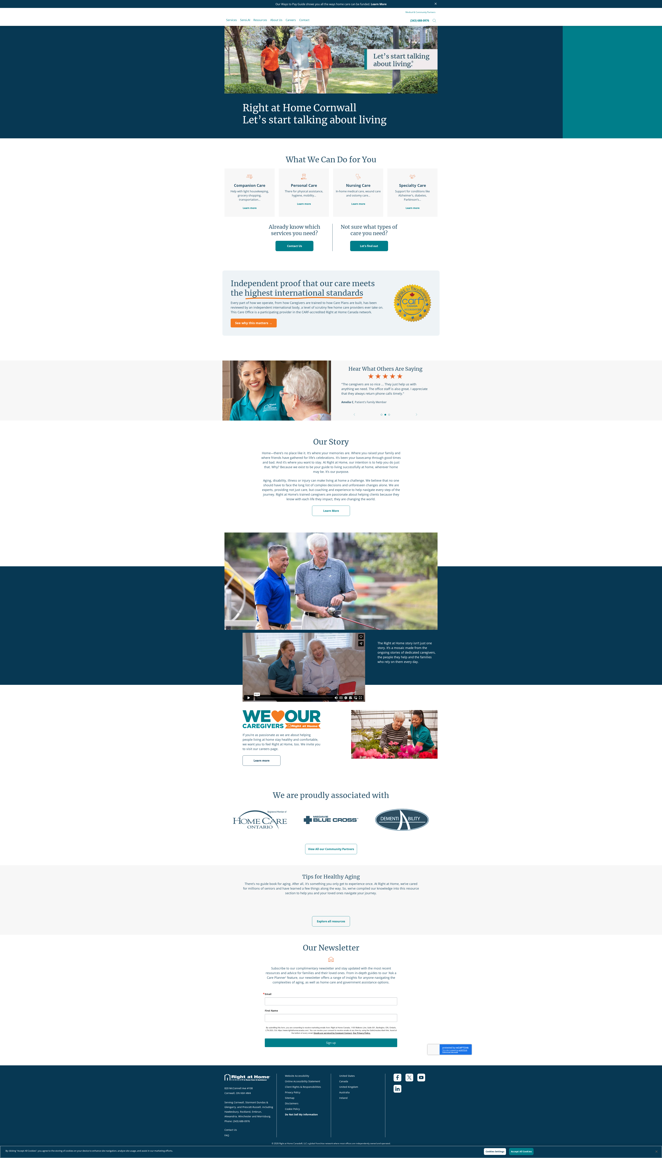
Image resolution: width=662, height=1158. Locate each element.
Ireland (343, 1098)
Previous (354, 414)
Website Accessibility (297, 1075)
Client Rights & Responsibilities (303, 1086)
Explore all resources (331, 921)
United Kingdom (348, 1086)
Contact (304, 20)
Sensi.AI (245, 20)
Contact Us (294, 246)
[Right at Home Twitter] (411, 1079)
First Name (271, 1010)
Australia (344, 1092)
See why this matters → (253, 323)
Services (231, 20)
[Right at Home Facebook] (399, 1079)
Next (416, 414)
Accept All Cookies (521, 1151)
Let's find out (369, 246)
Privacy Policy (292, 1092)
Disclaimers (291, 1103)
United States (347, 1075)
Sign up (331, 1043)
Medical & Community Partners (420, 12)
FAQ (226, 1135)
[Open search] (434, 20)
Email (268, 994)
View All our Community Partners (331, 849)
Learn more (250, 208)
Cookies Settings (495, 1151)
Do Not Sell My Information (301, 1114)
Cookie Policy (292, 1109)
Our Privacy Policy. (361, 1033)
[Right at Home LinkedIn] (399, 1090)
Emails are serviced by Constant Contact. (333, 1033)
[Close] (656, 1151)
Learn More (379, 4)
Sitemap (289, 1098)
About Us (276, 20)
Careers (291, 20)
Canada (343, 1081)
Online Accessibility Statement (302, 1081)
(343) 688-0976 (419, 20)
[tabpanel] (385, 384)
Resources (260, 20)
